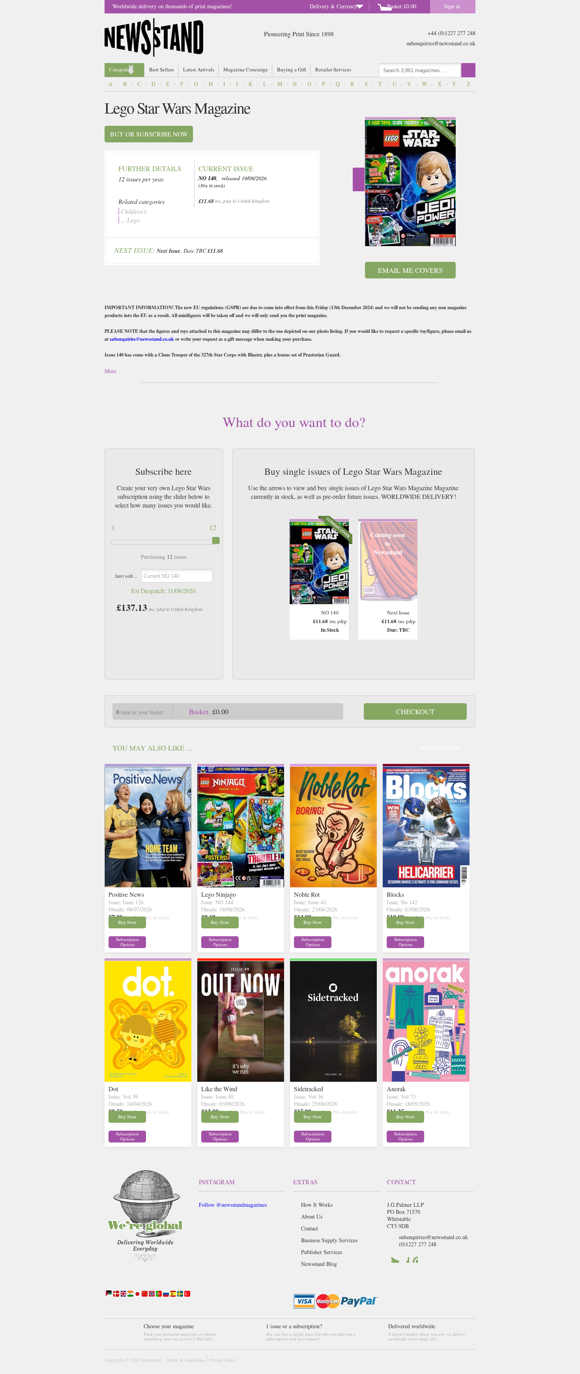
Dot (113, 1089)
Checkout (415, 711)
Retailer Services (333, 69)
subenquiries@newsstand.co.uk (440, 43)
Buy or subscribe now (149, 134)
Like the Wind (219, 1089)
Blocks (395, 894)
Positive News (126, 894)
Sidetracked (308, 1089)
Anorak (396, 1089)
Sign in (452, 6)
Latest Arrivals (198, 69)
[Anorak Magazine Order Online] (426, 1079)
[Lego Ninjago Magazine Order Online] (240, 885)
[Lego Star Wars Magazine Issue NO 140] (410, 183)
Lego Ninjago (218, 894)
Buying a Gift (291, 69)
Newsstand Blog (319, 1264)
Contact (309, 1228)
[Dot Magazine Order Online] (148, 1079)
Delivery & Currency (333, 6)
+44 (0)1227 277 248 (451, 33)
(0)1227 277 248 (417, 1244)
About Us (311, 1216)
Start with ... (126, 576)
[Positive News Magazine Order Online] (148, 885)
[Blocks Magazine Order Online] (426, 885)
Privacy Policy (222, 1360)
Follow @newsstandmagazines (233, 1204)
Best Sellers (161, 69)
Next (359, 179)
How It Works (317, 1204)
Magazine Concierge (245, 69)
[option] (410, 181)
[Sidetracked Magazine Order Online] (333, 1079)
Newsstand (150, 1360)
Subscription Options (127, 941)
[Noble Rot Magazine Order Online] (333, 885)
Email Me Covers (410, 270)
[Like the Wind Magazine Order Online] (240, 1079)
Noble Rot (307, 894)
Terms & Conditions (186, 1360)
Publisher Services (321, 1252)
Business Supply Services (329, 1240)
